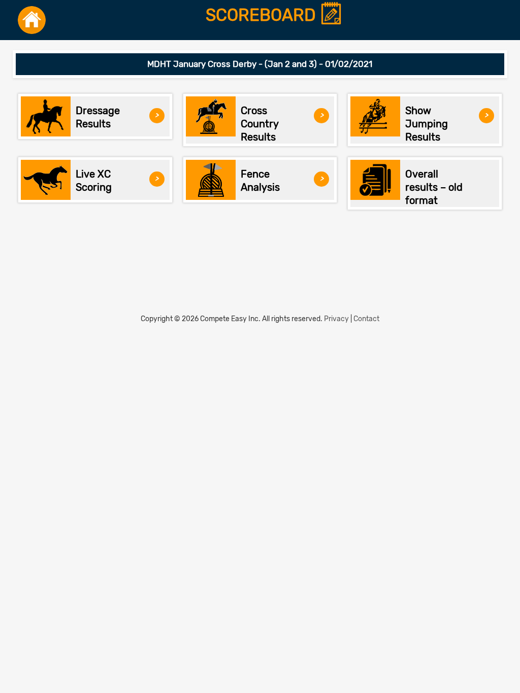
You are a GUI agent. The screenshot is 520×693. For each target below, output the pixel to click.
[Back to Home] (32, 20)
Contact (366, 319)
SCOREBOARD (263, 15)
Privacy (336, 319)
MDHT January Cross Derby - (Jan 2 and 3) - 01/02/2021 (259, 64)
